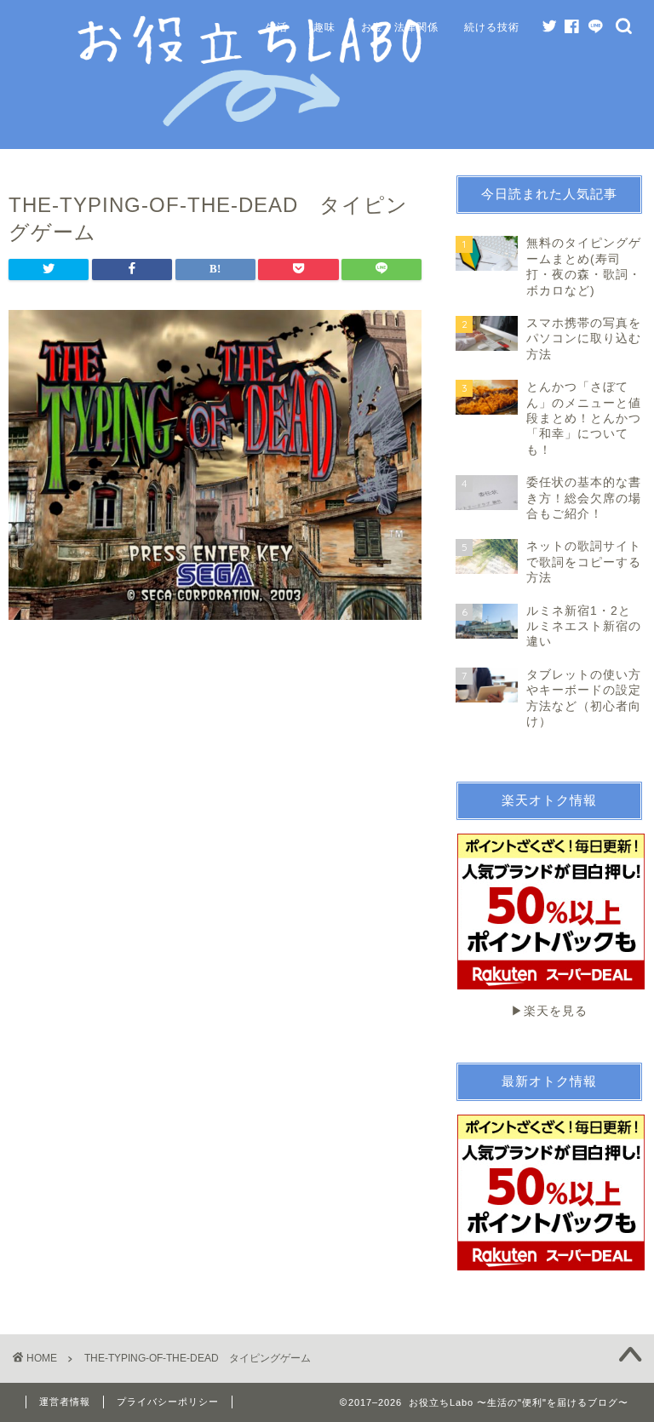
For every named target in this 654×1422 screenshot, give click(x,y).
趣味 (324, 26)
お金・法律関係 (400, 26)
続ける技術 (491, 26)
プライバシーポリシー (168, 1401)
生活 (277, 26)
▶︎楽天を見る (549, 1011)
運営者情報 (64, 1401)
